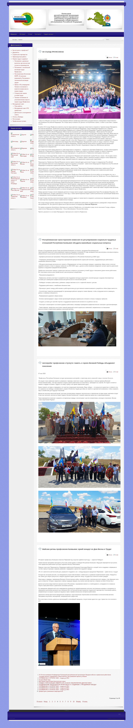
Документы (16, 52)
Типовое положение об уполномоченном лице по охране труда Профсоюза (22, 100)
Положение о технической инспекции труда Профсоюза (22, 70)
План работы (18, 106)
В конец (85, 701)
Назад (45, 701)
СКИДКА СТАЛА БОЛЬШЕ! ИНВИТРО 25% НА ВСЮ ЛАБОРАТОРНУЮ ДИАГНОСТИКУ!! (65, 683)
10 (73, 701)
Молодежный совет (18, 104)
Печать (110, 57)
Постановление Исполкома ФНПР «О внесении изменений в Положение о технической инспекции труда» (22, 78)
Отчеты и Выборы (18, 117)
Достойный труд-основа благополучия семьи (52, 681)
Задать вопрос (48, 34)
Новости (14, 34)
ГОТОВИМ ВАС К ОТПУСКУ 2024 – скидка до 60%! (54, 688)
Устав (30, 34)
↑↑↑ (119, 714)
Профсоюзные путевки (19, 121)
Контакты (38, 34)
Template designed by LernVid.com (115, 718)
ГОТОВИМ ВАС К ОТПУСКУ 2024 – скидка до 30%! (54, 686)
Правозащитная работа (19, 56)
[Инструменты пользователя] (106, 56)
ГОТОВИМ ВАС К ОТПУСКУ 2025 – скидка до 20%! (54, 678)
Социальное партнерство (20, 54)
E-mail (116, 57)
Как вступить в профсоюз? (20, 50)
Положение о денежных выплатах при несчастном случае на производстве (22, 63)
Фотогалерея (16, 119)
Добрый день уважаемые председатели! (51, 691)
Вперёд (78, 701)
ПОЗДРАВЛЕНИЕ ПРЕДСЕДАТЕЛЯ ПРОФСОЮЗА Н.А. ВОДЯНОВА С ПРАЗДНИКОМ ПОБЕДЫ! (67, 684)
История (22, 34)
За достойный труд (44, 679)
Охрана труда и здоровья (20, 59)
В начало (39, 701)
